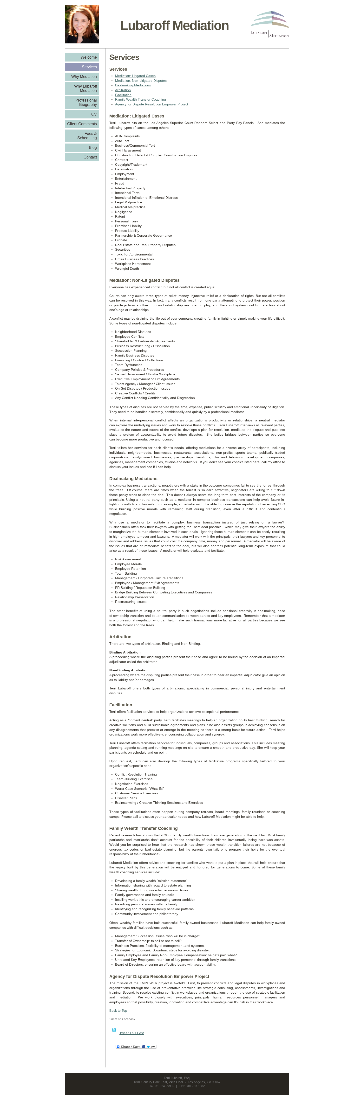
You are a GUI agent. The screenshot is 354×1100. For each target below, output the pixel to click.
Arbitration (123, 90)
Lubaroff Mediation (174, 25)
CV (94, 114)
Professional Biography (86, 102)
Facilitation (123, 95)
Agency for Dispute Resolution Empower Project (151, 104)
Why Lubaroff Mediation (85, 88)
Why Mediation (84, 77)
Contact (90, 157)
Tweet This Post (131, 1033)
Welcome (89, 57)
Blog (93, 147)
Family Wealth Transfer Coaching (140, 99)
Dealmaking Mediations (133, 85)
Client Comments (82, 124)
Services (89, 67)
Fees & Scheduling (87, 135)
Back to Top (118, 1010)
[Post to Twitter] (113, 1033)
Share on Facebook (122, 1019)
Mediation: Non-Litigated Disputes (141, 80)
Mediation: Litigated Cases (135, 76)
